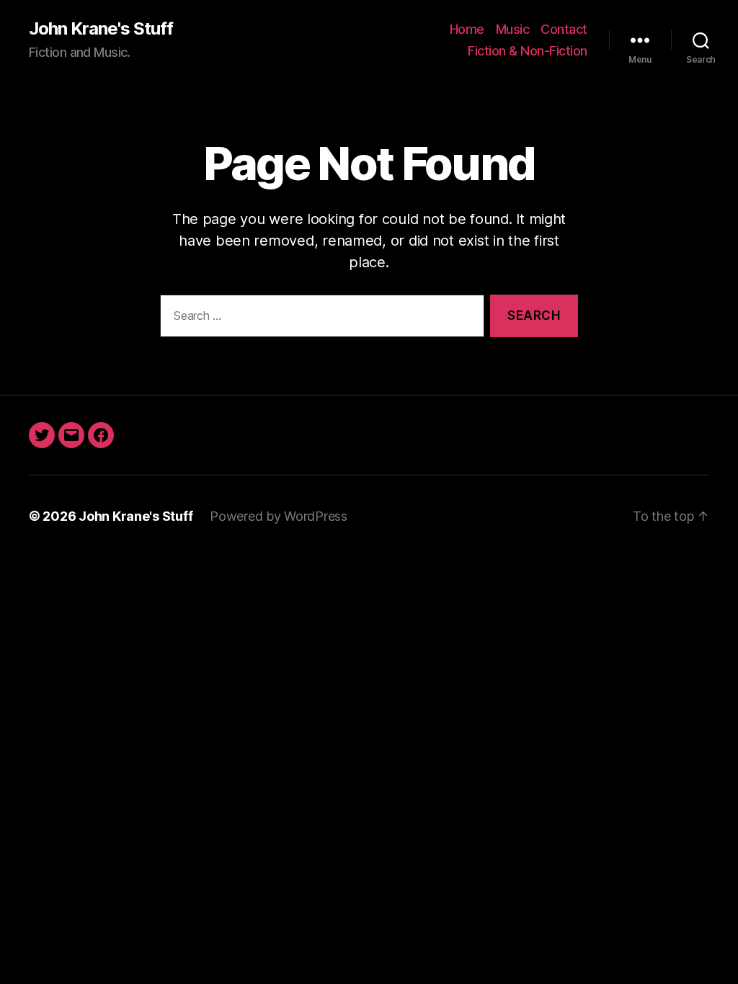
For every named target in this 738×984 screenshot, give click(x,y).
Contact (564, 29)
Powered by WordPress (278, 516)
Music (513, 29)
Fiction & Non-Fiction (527, 50)
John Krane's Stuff (101, 28)
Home (467, 29)
